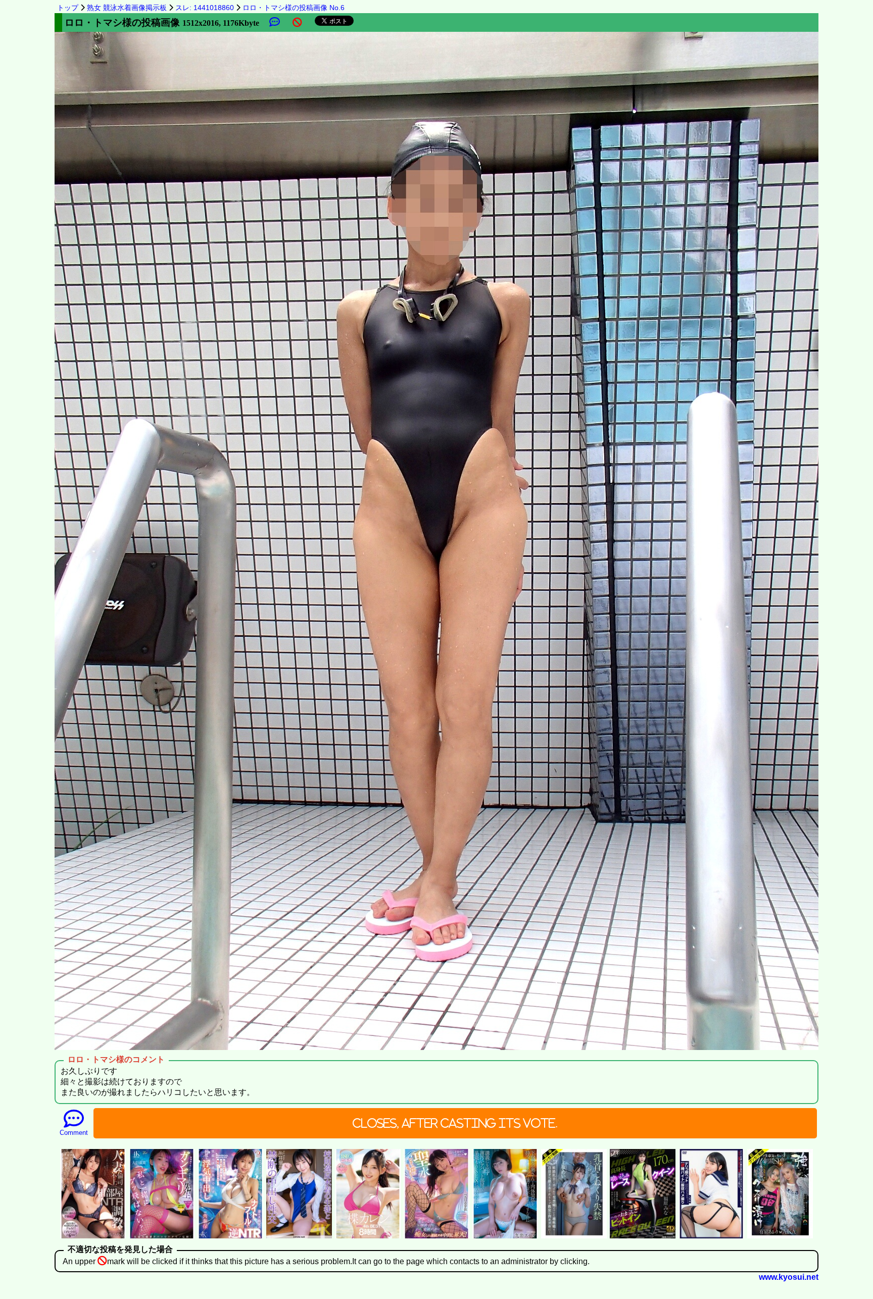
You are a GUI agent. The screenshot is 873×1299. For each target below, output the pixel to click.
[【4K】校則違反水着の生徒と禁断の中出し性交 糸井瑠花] (299, 1237)
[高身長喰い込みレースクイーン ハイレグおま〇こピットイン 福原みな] (642, 1237)
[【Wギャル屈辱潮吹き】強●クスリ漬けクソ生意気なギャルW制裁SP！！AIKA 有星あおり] (780, 1237)
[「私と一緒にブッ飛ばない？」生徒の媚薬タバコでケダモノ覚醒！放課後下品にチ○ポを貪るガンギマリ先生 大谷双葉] (161, 1237)
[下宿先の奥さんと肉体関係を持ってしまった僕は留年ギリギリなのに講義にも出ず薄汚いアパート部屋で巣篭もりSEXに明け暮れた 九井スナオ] (505, 1237)
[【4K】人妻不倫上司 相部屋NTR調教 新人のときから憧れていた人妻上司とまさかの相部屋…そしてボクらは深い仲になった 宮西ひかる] (93, 1237)
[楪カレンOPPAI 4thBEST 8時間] (367, 1237)
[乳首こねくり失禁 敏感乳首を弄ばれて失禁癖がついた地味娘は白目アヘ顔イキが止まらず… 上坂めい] (574, 1237)
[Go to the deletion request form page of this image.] (297, 22)
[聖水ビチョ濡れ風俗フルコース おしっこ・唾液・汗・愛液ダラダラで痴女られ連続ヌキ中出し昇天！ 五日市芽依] (436, 1237)
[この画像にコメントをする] (274, 22)
